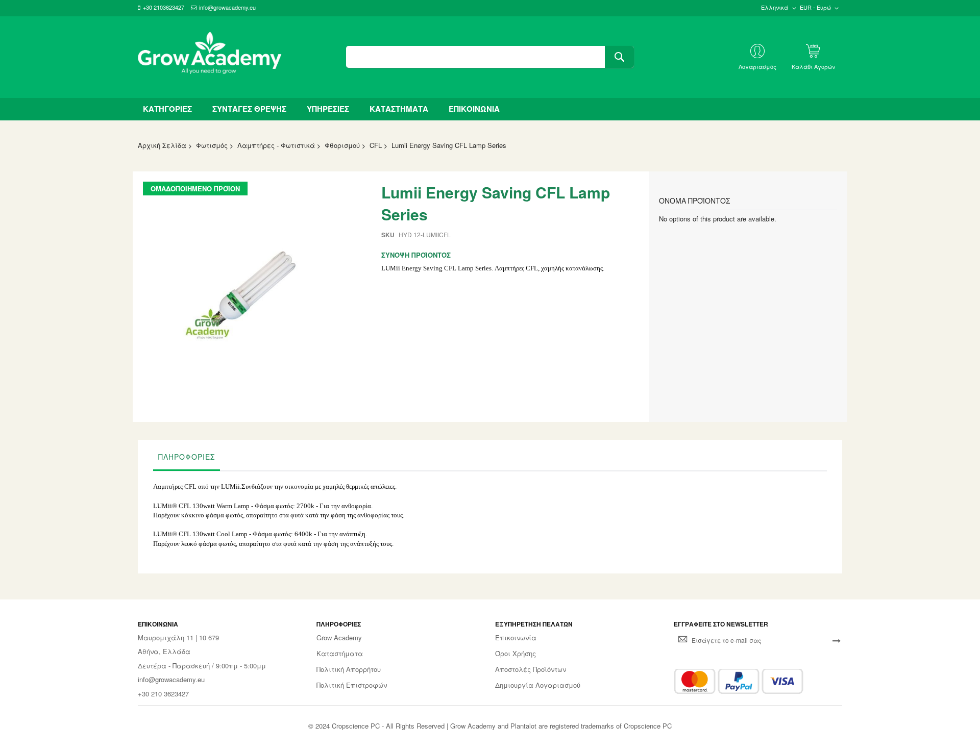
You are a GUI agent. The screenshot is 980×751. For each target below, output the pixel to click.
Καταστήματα (339, 653)
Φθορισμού (342, 145)
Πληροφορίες (186, 457)
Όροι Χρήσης (515, 653)
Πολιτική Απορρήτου (348, 669)
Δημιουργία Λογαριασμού (537, 685)
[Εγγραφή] (836, 640)
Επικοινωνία (515, 637)
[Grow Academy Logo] (210, 57)
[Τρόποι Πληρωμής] (738, 681)
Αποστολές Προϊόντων (530, 669)
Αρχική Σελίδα (162, 145)
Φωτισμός (212, 145)
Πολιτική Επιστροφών (351, 685)
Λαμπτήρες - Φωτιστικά (276, 145)
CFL (376, 145)
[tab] (186, 459)
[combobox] (489, 57)
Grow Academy (339, 637)
